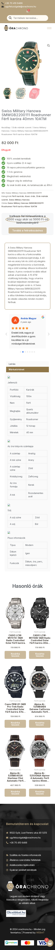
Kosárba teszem (15, 654)
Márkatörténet (16, 369)
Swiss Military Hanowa (19, 200)
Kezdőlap (6, 127)
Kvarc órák (30, 196)
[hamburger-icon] (49, 28)
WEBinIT (40, 932)
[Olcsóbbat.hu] (16, 913)
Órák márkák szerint (21, 127)
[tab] (27, 364)
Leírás (12, 364)
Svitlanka (33, 318)
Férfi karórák (18, 196)
